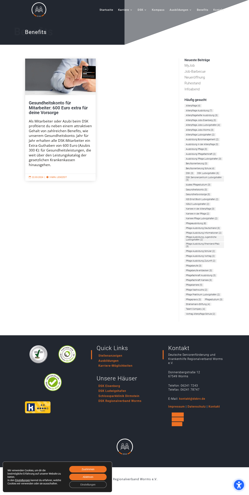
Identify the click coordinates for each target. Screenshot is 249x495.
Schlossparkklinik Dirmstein (118, 396)
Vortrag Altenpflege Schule (200, 314)
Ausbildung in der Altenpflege (202, 144)
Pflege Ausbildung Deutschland (203, 228)
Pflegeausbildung (196, 223)
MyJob (189, 65)
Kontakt (214, 406)
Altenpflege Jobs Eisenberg (201, 120)
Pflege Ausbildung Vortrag (200, 256)
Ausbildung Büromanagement (202, 139)
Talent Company (195, 309)
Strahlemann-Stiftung (198, 304)
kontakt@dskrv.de (192, 398)
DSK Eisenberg (109, 386)
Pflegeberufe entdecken (199, 270)
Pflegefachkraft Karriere (199, 280)
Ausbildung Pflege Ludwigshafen (203, 159)
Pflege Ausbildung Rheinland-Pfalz (202, 245)
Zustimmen (88, 469)
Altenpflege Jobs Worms (199, 130)
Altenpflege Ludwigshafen (200, 134)
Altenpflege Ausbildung (199, 110)
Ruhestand (192, 83)
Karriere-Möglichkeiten (115, 365)
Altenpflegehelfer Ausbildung (202, 115)
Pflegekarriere (194, 285)
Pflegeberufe (193, 265)
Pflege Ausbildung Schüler (200, 251)
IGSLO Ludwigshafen (197, 204)
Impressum (176, 406)
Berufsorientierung (196, 163)
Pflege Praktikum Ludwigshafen (203, 294)
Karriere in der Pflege (197, 213)
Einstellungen (22, 480)
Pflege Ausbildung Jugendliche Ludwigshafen (201, 238)
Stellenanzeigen (110, 355)
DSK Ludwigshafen (208, 173)
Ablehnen (88, 476)
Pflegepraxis (193, 299)
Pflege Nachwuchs (196, 290)
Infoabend (192, 89)
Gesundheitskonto (196, 189)
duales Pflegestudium (198, 184)
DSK (189, 173)
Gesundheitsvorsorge (198, 194)
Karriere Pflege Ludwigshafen (201, 218)
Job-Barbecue (195, 71)
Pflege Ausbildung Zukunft (200, 261)
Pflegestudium (213, 299)
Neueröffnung (194, 77)
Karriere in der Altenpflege (200, 209)
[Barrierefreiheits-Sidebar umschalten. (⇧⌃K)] (239, 484)
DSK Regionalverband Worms (119, 401)
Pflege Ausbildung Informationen (203, 233)
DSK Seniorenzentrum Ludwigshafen (204, 178)
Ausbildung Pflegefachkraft (201, 154)
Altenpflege (193, 105)
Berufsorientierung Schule (200, 168)
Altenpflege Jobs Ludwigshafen (203, 125)
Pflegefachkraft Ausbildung (201, 275)
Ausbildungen (108, 360)
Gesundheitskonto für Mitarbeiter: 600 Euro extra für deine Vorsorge (60, 120)
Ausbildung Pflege (196, 149)
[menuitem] (106, 14)
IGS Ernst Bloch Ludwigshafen (202, 199)
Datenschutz (197, 406)
